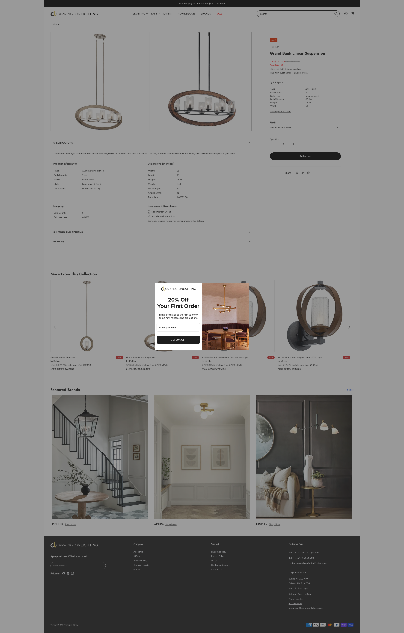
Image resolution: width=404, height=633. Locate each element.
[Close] (245, 287)
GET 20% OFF (178, 339)
